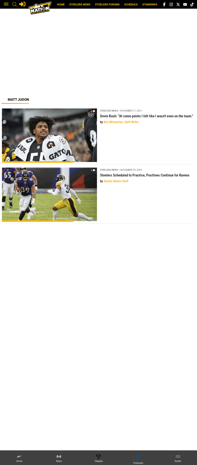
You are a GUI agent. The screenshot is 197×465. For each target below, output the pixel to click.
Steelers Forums (107, 4)
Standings (149, 4)
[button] (6, 4)
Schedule (131, 4)
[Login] (22, 4)
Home (61, 4)
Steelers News (79, 4)
